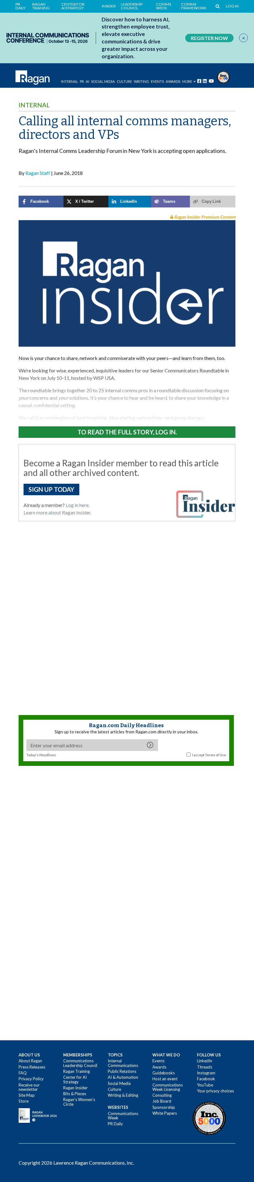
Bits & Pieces (74, 1093)
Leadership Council (131, 6)
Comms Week (163, 6)
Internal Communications (123, 1063)
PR (82, 81)
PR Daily (20, 6)
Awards (159, 1066)
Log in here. (78, 505)
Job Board (161, 1101)
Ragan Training (41, 6)
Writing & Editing (123, 1095)
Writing (141, 81)
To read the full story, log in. (127, 432)
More (187, 81)
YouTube (205, 1084)
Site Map (27, 1095)
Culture (124, 81)
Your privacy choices (215, 1090)
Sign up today (51, 489)
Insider (109, 6)
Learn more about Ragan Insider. (57, 512)
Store (23, 1101)
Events (158, 1060)
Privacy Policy (31, 1078)
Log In (232, 6)
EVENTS (157, 81)
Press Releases (32, 1066)
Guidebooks (163, 1072)
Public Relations (122, 1071)
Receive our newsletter (29, 1087)
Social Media (103, 81)
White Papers (164, 1113)
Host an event (164, 1078)
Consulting (162, 1095)
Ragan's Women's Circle (79, 1101)
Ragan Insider (75, 1087)
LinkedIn (204, 1060)
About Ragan (30, 1060)
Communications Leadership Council (80, 1063)
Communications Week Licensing (167, 1087)
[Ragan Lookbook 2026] (38, 1115)
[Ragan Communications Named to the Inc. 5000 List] (223, 76)
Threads (204, 1066)
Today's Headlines (41, 755)
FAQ (23, 1072)
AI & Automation (123, 1077)
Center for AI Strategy (73, 6)
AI (87, 81)
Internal (69, 81)
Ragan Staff (37, 173)
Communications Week (123, 1115)
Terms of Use (215, 755)
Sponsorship (163, 1107)
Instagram (206, 1072)
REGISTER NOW (209, 38)
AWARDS (173, 81)
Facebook (206, 1078)
